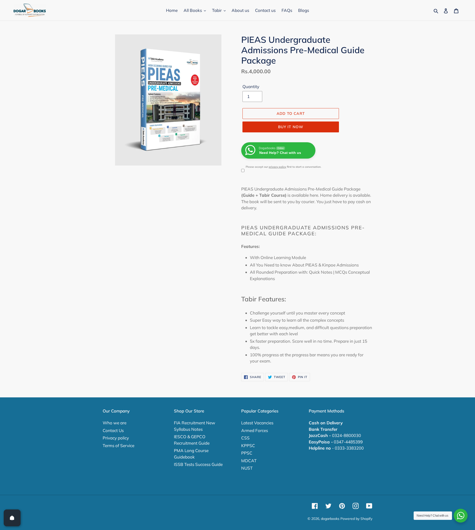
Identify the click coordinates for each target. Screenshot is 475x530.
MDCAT (249, 460)
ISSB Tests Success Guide (198, 464)
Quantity (250, 86)
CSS (245, 437)
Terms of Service (118, 445)
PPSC (246, 453)
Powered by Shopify (356, 518)
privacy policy (277, 167)
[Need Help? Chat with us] (461, 516)
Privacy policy (116, 437)
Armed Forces (254, 430)
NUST (247, 468)
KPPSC (248, 445)
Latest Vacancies (257, 422)
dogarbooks (330, 518)
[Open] (12, 517)
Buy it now (291, 126)
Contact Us (113, 430)
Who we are (114, 422)
